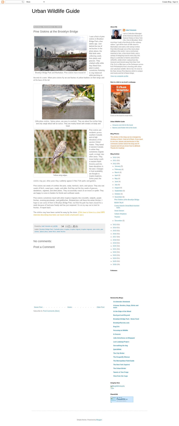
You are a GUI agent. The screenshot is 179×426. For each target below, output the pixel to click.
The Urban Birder (119, 368)
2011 (115, 160)
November (119, 197)
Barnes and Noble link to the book (124, 128)
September (119, 191)
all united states (121, 401)
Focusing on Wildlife (120, 330)
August (117, 188)
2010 (115, 157)
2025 (115, 261)
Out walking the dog (120, 346)
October (118, 194)
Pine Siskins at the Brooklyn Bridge (126, 200)
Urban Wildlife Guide (56, 11)
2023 (115, 255)
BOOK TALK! (118, 203)
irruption (66, 229)
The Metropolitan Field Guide (123, 361)
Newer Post (38, 307)
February (118, 169)
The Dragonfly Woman (121, 357)
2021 (115, 249)
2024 (115, 258)
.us (122, 399)
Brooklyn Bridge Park (46, 229)
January (118, 166)
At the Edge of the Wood (122, 311)
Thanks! (117, 217)
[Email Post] (62, 226)
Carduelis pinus (59, 229)
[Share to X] (71, 226)
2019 (115, 243)
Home (69, 307)
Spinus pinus (44, 231)
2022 (115, 252)
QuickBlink (117, 349)
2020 (115, 246)
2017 (115, 237)
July (116, 185)
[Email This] (66, 226)
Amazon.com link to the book (122, 125)
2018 (115, 240)
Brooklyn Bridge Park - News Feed (126, 319)
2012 (115, 164)
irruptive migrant (75, 229)
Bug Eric (116, 327)
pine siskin (96, 229)
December (119, 221)
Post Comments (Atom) (51, 311)
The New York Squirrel (121, 365)
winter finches (61, 231)
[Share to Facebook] (74, 226)
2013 (115, 225)
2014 (115, 228)
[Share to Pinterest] (76, 226)
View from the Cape (120, 376)
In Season (117, 334)
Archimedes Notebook (121, 302)
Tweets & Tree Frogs (120, 372)
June (117, 182)
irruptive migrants (86, 229)
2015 (115, 231)
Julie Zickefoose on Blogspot (124, 338)
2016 (115, 234)
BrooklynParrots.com (121, 323)
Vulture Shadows (120, 214)
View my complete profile (119, 76)
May (116, 178)
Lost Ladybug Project (121, 342)
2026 (115, 264)
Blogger (99, 420)
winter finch (52, 231)
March (117, 172)
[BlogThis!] (69, 226)
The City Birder (118, 353)
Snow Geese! (119, 211)
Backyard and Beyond (121, 315)
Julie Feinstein (131, 30)
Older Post (100, 307)
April (116, 175)
